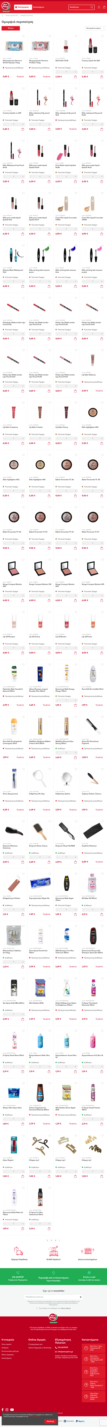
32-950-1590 (10, 948)
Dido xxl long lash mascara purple (92, 271)
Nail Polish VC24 (61, 61)
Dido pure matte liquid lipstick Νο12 (90, 166)
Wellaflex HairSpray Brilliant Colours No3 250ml (39, 742)
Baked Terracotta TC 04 (12, 532)
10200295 (9, 163)
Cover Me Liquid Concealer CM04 (92, 219)
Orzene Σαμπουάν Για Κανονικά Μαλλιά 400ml (39, 1109)
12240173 (9, 582)
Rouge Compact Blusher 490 (12, 585)
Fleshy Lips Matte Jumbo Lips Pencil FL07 (12, 376)
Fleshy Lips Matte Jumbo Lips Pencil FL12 (38, 323)
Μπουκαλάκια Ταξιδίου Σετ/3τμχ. (12, 952)
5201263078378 (63, 1105)
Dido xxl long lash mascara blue (65, 271)
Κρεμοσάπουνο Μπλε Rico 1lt (39, 1056)
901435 (61, 1053)
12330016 (35, 634)
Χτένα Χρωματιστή (10, 794)
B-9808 (61, 843)
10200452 (9, 320)
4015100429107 (90, 1105)
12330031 (9, 425)
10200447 (88, 320)
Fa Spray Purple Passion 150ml (91, 1109)
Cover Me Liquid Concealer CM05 (66, 219)
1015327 (35, 268)
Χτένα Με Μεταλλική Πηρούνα (90, 742)
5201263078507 (37, 1001)
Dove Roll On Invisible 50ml (92, 689)
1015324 (61, 268)
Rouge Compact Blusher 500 (65, 585)
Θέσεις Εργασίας (8, 1355)
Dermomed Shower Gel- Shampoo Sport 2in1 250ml (92, 952)
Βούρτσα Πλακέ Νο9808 (65, 846)
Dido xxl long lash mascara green (39, 271)
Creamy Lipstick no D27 (12, 113)
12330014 (88, 634)
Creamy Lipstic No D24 (91, 61)
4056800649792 (64, 739)
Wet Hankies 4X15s (36, 1003)
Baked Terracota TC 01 (90, 532)
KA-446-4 (62, 791)
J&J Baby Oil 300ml (89, 898)
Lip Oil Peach (87, 637)
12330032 (88, 372)
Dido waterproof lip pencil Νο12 (92, 114)
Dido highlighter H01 (37, 480)
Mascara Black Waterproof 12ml (13, 271)
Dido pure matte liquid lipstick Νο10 (38, 166)
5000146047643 (63, 1001)
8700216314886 (63, 948)
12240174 (61, 582)
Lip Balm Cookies (36, 427)
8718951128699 (11, 687)
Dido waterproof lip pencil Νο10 (39, 114)
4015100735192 (11, 1053)
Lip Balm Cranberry (10, 427)
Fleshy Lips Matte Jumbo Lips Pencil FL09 (91, 323)
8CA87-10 (9, 1158)
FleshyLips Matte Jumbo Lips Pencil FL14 (14, 323)
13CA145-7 (36, 1158)
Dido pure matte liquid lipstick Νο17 (38, 219)
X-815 (87, 739)
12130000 (88, 529)
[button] (23, 7)
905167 (35, 1053)
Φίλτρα (11, 28)
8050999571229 (11, 1210)
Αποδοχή (50, 1421)
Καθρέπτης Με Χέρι (37, 794)
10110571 (35, 215)
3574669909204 (90, 896)
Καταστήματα (6, 1358)
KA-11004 (35, 791)
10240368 (9, 268)
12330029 (62, 425)
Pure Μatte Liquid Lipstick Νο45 (65, 166)
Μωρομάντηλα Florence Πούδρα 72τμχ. (38, 62)
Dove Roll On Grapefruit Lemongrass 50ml (12, 742)
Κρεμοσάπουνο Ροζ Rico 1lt (92, 1055)
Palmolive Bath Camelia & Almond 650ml (13, 690)
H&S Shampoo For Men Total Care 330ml (64, 952)
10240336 (35, 477)
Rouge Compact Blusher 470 (93, 584)
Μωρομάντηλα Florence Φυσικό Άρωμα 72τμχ (12, 62)
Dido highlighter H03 (90, 427)
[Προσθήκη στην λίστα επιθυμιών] (23, 36)
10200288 (62, 111)
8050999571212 (63, 896)
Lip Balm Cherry (61, 427)
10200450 (36, 320)
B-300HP (35, 843)
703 (87, 843)
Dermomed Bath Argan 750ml (64, 899)
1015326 (88, 268)
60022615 (88, 687)
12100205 (62, 58)
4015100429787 (90, 1001)
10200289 (36, 111)
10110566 (88, 163)
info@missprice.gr (65, 1352)
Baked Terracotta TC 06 (64, 480)
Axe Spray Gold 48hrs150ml (13, 1003)
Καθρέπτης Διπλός (62, 794)
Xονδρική (5, 1348)
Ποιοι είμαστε (6, 1344)
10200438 (62, 372)
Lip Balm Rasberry (89, 375)
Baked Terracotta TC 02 (64, 532)
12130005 (62, 477)
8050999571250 (64, 687)
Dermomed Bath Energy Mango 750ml (64, 690)
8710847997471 (37, 687)
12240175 (35, 582)
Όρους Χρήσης (66, 1308)
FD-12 (87, 791)
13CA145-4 (62, 1158)
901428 (88, 1053)
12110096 (9, 111)
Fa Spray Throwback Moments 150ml (89, 1004)
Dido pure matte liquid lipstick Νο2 (11, 219)
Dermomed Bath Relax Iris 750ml (13, 1213)
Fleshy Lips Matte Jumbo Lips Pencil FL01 (65, 376)
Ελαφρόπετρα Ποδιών (11, 898)
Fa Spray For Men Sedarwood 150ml (36, 1213)
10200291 (88, 111)
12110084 (88, 58)
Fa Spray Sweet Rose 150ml (13, 1055)
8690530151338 (37, 896)
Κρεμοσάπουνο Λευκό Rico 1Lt (66, 1056)
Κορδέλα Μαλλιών (89, 846)
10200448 (62, 320)
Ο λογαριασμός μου (35, 1344)
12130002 (35, 529)
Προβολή (20, 77)
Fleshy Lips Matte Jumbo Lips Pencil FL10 (65, 323)
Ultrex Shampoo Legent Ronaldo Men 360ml (38, 690)
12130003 (9, 529)
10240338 (88, 425)
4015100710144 (37, 1210)
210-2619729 (63, 1347)
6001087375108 (11, 1001)
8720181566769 (37, 948)
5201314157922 (37, 1105)
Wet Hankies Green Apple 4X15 (65, 1109)
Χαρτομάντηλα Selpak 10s (39, 898)
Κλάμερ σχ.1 (86, 1160)
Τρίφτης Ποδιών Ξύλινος (91, 794)
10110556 (9, 215)
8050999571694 (90, 948)
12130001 (61, 529)
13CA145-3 (88, 1158)
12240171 (88, 582)
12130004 (88, 477)
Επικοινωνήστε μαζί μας (10, 1351)
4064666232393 (37, 739)
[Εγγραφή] (80, 1297)
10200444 (9, 372)
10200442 (35, 372)
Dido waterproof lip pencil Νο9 (65, 114)
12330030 (35, 425)
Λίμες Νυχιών (8, 1160)
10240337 (9, 477)
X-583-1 (9, 791)
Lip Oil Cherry (34, 637)
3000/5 (9, 896)
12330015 (61, 634)
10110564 (35, 163)
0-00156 (35, 58)
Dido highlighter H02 (11, 480)
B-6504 (9, 843)
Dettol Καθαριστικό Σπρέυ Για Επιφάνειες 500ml (65, 1004)
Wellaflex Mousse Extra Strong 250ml (64, 742)
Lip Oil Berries (60, 637)
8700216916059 (11, 1105)
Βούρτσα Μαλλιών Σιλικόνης (10, 847)
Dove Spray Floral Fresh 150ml (38, 952)
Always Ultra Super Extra (12, 1108)
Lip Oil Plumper (9, 637)
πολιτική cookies (34, 1416)
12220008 (88, 215)
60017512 (9, 739)
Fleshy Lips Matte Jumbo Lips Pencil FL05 (38, 376)
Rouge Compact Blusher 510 (40, 584)
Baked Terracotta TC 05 (91, 480)
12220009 (62, 215)
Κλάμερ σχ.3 (34, 1160)
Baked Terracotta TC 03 (38, 532)
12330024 (9, 634)
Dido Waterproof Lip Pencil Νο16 (13, 166)
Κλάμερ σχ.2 (60, 1160)
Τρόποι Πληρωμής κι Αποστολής (40, 1348)
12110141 (61, 163)
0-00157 (9, 58)
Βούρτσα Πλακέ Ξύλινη (38, 846)
